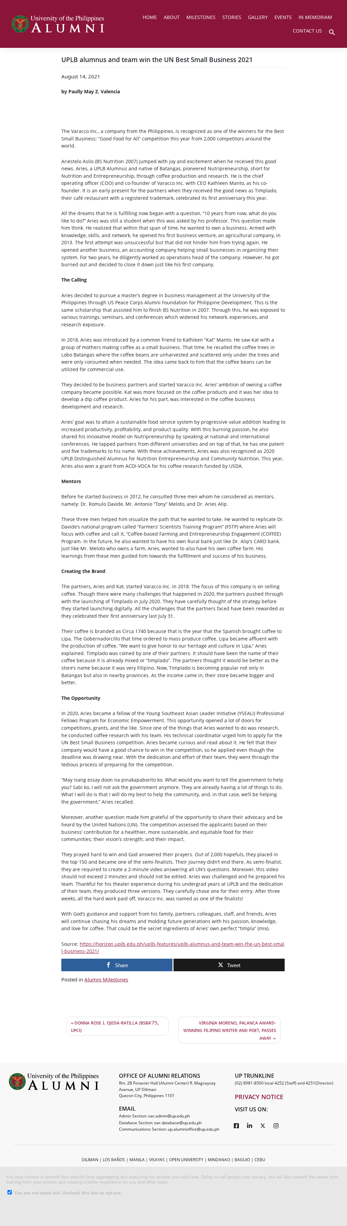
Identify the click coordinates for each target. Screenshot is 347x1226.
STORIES (231, 17)
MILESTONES (201, 17)
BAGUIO (242, 1160)
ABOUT (172, 17)
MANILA (137, 1160)
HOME (150, 17)
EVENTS (283, 17)
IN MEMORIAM (315, 17)
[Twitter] (263, 1125)
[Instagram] (276, 1125)
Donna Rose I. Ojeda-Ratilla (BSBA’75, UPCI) (115, 1026)
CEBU (259, 1160)
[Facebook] (236, 1125)
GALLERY (258, 17)
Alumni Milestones (106, 979)
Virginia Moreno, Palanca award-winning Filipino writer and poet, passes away (229, 1030)
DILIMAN (90, 1160)
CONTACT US (307, 30)
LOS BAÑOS (114, 1160)
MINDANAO (219, 1160)
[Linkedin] (250, 1125)
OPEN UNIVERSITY (186, 1160)
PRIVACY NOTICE (259, 1097)
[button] (332, 31)
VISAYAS (157, 1160)
